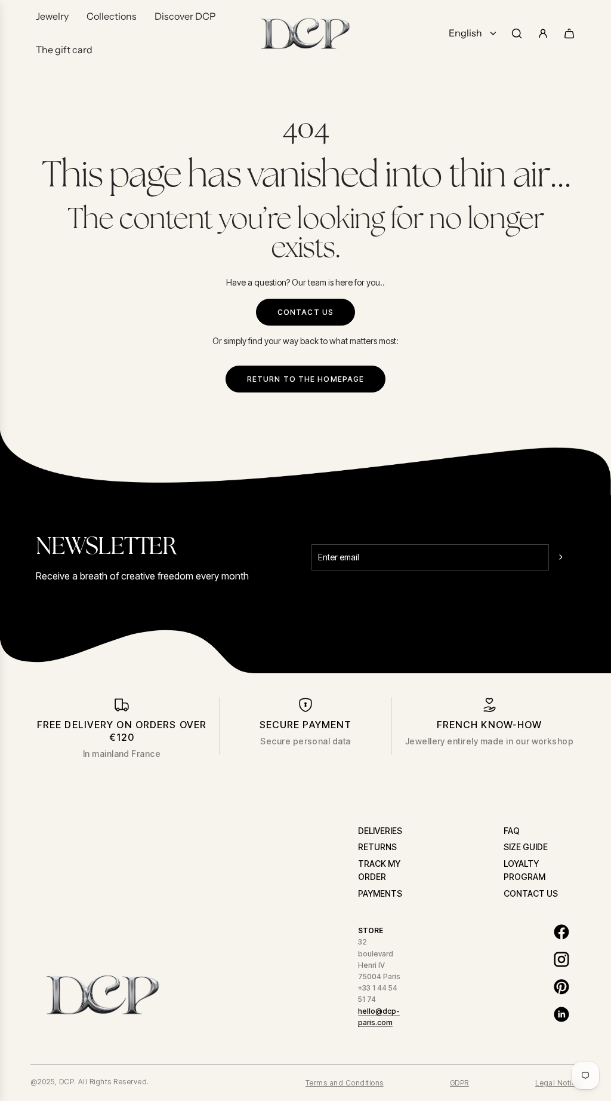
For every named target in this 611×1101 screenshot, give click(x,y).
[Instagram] (561, 959)
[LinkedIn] (561, 1014)
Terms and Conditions (345, 1082)
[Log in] (543, 33)
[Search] (517, 33)
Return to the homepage (306, 379)
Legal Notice (558, 1082)
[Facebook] (561, 932)
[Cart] (569, 33)
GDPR (459, 1082)
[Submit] (562, 557)
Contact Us (305, 312)
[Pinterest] (561, 987)
